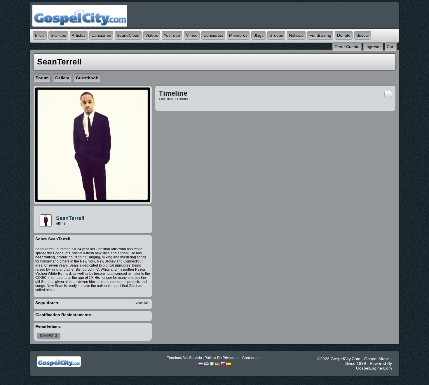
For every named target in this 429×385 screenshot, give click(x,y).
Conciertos (213, 35)
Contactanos (252, 358)
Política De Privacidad (222, 358)
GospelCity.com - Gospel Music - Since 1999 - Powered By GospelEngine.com (361, 363)
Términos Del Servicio (184, 358)
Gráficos (58, 35)
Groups (276, 35)
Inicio (40, 35)
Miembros (238, 35)
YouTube (172, 35)
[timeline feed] (388, 94)
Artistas (79, 35)
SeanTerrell (70, 218)
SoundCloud (128, 35)
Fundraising (320, 35)
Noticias (296, 35)
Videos (151, 35)
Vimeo (192, 35)
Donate (343, 35)
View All (141, 302)
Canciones (101, 35)
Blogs (258, 35)
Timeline (182, 98)
